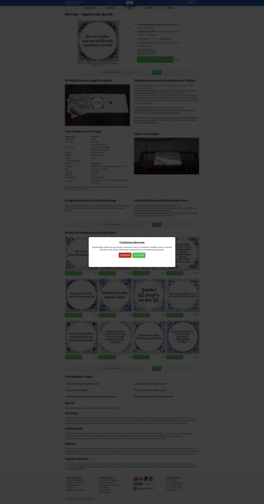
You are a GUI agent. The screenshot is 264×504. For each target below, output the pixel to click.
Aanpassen (125, 255)
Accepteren (139, 255)
